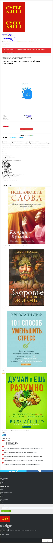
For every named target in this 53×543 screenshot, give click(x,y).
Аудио (1, 488)
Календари (2, 493)
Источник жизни (29, 116)
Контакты (2, 483)
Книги (1, 495)
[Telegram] (32, 135)
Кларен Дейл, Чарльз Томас (28, 115)
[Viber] (29, 135)
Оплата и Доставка (4, 499)
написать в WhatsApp (9, 37)
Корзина (44, 540)
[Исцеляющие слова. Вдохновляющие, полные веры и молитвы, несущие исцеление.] (26, 215)
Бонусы (1, 491)
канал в (4, 34)
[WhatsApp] (31, 135)
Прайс (1, 502)
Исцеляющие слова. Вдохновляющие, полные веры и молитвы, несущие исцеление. (15, 245)
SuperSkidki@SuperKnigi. (10, 35)
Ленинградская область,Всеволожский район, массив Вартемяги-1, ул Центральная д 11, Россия (22, 41)
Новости (2, 476)
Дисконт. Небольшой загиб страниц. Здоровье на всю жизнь (11, 306)
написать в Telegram (9, 40)
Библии (1, 489)
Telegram (9, 34)
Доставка (2, 479)
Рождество (2, 496)
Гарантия (2, 482)
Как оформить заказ (4, 478)
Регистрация (7, 44)
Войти (4, 44)
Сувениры (2, 497)
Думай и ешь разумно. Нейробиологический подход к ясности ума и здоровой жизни (15, 430)
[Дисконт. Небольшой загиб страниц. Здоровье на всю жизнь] (26, 277)
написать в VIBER (8, 38)
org (14, 35)
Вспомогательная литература (6, 492)
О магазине (2, 481)
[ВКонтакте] (28, 135)
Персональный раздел (4, 534)
